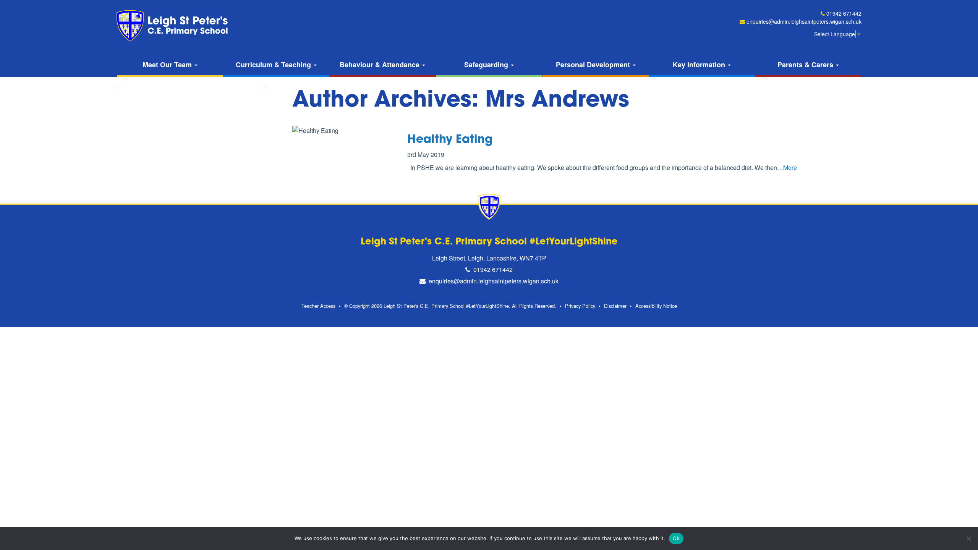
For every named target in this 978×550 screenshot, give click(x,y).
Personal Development (594, 65)
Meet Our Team (168, 65)
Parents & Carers (806, 65)
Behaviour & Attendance (380, 65)
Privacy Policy (580, 305)
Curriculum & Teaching (274, 65)
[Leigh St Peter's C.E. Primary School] (174, 26)
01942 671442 (843, 13)
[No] (968, 538)
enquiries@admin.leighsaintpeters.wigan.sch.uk (803, 21)
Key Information (700, 65)
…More (787, 167)
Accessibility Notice (656, 305)
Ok (676, 538)
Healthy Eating (450, 140)
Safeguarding (487, 65)
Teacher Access (318, 305)
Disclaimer (615, 305)
